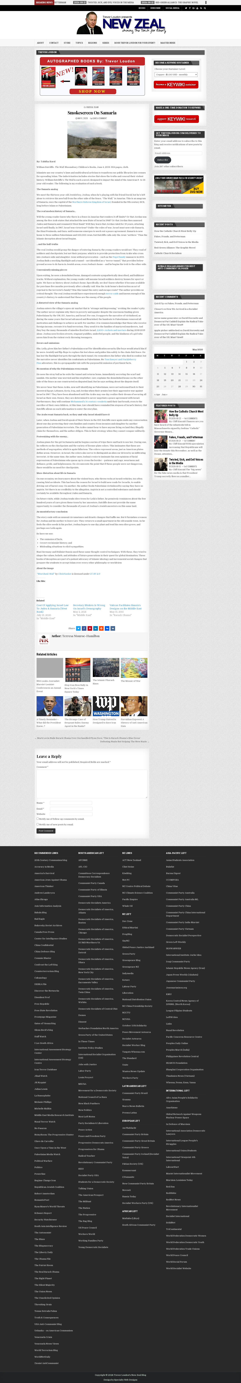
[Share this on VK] (112, 628)
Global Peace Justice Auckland (138, 947)
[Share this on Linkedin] (95, 628)
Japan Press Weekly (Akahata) (182, 974)
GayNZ (126, 941)
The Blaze (39, 1239)
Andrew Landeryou (44, 893)
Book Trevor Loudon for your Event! (134, 43)
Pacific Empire (130, 899)
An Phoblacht (129, 1128)
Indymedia (127, 973)
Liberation (127, 993)
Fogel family (119, 257)
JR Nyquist (40, 1082)
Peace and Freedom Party (92, 1136)
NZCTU (126, 1012)
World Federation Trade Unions (183, 1249)
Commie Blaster (42, 958)
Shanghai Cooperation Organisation (184, 1069)
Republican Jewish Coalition (49, 1187)
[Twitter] (186, 8)
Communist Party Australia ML (182, 899)
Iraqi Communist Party (178, 961)
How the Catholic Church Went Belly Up (175, 231)
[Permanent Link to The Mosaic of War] (134, 668)
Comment (42, 767)
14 (179, 374)
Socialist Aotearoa (131, 1038)
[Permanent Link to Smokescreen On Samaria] (92, 139)
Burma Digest (173, 873)
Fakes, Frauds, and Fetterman (169, 236)
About (40, 43)
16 (194, 374)
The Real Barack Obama (46, 1272)
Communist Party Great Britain (138, 1141)
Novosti (126, 1190)
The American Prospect (90, 1195)
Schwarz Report (43, 1213)
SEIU (81, 1169)
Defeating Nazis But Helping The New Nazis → (124, 741)
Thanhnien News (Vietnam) (180, 1076)
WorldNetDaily (42, 1357)
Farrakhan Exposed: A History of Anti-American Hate (134, 723)
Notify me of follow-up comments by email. (61, 819)
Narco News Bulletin (133, 1106)
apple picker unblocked (166, 330)
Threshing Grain (43, 1304)
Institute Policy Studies (90, 1048)
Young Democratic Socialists (93, 1247)
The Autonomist (42, 1232)
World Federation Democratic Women (186, 1236)
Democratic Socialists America (94, 903)
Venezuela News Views (46, 1343)
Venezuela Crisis (43, 1337)
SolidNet (170, 1222)
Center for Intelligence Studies (50, 938)
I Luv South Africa (43, 1043)
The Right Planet (43, 1278)
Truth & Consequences (46, 1317)
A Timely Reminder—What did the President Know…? (49, 723)
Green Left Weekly (176, 942)
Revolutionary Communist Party (95, 1162)
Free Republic (41, 1004)
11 (158, 374)
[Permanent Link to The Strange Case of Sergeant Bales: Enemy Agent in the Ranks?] (78, 706)
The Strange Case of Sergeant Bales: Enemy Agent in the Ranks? (77, 723)
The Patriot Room (43, 1265)
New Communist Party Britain (138, 1183)
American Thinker (44, 886)
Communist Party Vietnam (180, 929)
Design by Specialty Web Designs (120, 1380)
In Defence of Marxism (178, 1124)
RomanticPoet (41, 1200)
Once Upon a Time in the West (50, 1148)
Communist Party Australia (180, 893)
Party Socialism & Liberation (93, 1123)
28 (179, 386)
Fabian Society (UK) (132, 1164)
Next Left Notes (86, 1116)
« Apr (157, 394)
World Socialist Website (178, 1268)
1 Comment (190, 440)
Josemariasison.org (176, 987)
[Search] (204, 8)
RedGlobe (171, 1193)
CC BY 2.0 (95, 574)
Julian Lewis (41, 1089)
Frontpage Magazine (45, 1017)
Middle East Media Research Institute (54, 1115)
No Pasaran (40, 1128)
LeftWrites (172, 1017)
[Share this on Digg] (107, 628)
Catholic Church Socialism (167, 253)
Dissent (82, 1022)
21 (179, 380)
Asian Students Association (180, 860)
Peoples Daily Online (177, 1043)
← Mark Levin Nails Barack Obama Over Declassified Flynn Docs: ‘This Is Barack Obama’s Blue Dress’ (88, 738)
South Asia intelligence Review (50, 1226)
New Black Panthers (89, 1103)
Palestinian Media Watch (47, 1154)
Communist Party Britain (135, 1134)
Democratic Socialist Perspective (183, 935)
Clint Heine (128, 867)
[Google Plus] (193, 8)
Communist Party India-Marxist (182, 922)
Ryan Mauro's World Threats (49, 1206)
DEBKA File (40, 984)
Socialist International (177, 1216)
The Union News (43, 1291)
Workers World (86, 1234)
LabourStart (172, 1167)
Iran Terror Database (45, 1069)
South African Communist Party (138, 1225)
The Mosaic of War (131, 681)
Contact (54, 43)
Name (40, 803)
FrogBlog (127, 934)
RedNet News (173, 1199)
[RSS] (201, 8)
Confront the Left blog (46, 964)
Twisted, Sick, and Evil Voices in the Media (176, 242)
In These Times (86, 1041)
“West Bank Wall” (46, 574)
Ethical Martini (130, 927)
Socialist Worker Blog (133, 1045)
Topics (79, 43)
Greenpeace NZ (130, 967)
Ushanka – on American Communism (53, 1330)
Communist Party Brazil (135, 1093)
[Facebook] (189, 8)
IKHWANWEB (173, 948)
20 (172, 380)
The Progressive (87, 1214)
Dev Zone (127, 921)
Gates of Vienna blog (45, 1023)
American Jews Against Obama (50, 880)
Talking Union (85, 1188)
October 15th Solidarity (134, 1025)
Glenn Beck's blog (43, 1030)
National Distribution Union (136, 999)
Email (40, 809)
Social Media (172, 8)
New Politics (85, 1110)
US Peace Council (87, 1227)
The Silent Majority (44, 1285)
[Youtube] (197, 8)
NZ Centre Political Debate (136, 886)
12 (165, 374)
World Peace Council (177, 1255)
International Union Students (181, 1150)
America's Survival (44, 873)
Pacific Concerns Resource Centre (184, 1037)
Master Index (168, 43)
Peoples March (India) (178, 1050)
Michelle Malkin (42, 1108)
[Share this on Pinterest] (90, 628)
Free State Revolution (45, 1010)
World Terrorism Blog (46, 1350)
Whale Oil (127, 906)
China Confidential (43, 945)
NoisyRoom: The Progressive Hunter (54, 1134)
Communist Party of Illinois (92, 889)
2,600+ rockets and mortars (111, 330)
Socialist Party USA (88, 1175)
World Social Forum (176, 1262)
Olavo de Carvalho (44, 1141)
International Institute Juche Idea (183, 955)
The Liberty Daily (43, 1252)
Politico (38, 1167)
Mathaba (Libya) (130, 1218)
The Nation (84, 1208)
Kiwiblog (127, 873)
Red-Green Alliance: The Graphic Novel (174, 247)
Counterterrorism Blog (46, 971)
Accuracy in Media (44, 867)
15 (186, 374)
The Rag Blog (85, 1221)
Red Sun (170, 1186)
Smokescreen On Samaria (92, 113)
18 (158, 380)
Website (41, 814)
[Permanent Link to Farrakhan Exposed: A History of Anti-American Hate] (134, 706)
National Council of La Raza (92, 1097)
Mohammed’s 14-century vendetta (89, 401)
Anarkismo (172, 1107)
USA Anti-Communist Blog (48, 1324)
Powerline (39, 1174)
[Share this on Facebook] (84, 628)
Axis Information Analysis (47, 906)
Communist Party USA (90, 896)
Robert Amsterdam (44, 1193)
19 (165, 380)
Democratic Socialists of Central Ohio (98, 1009)
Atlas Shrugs (41, 899)
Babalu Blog (40, 912)
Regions (92, 43)
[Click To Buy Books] (92, 95)
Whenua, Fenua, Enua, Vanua (181, 1082)
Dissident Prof (42, 997)
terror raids (112, 293)
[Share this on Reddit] (101, 628)
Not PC (126, 880)
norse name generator (166, 318)
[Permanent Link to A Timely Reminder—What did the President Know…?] (50, 706)
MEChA (82, 1084)
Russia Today (129, 1196)
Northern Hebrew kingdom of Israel (91, 202)
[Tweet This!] (78, 628)
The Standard (129, 1058)
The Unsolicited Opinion (47, 1298)
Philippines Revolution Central (182, 1056)
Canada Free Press (44, 932)
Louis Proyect (85, 1077)
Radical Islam (93, 107)
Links (169, 1024)
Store (67, 43)
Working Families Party (90, 1240)
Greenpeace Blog (131, 960)
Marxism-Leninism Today (179, 1180)
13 (172, 374)
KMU (169, 994)
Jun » (164, 394)
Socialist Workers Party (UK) (137, 1203)
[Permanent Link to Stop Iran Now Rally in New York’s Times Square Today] (78, 670)
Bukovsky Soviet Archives (48, 925)
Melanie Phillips (42, 1102)
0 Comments (192, 418)
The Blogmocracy (43, 1246)
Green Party (128, 954)
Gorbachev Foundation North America (98, 1028)
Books (142, 8)
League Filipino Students (179, 1010)
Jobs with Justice (87, 1064)
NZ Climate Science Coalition (137, 893)
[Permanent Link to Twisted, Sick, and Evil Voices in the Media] (160, 464)
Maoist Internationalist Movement (184, 1173)
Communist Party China (178, 906)
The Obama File (42, 1259)
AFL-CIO (82, 867)
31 (201, 386)
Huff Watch (40, 1036)
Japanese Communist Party (180, 981)
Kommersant (129, 1170)
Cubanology (40, 978)
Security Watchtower (45, 1219)
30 (193, 386)
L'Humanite (128, 1177)
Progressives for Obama (91, 1149)
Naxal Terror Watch (44, 1121)
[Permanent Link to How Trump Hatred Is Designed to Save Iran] (106, 706)
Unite (125, 1065)
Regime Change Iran (45, 1180)
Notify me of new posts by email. (56, 824)
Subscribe (155, 8)
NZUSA (126, 1019)
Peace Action (85, 1130)
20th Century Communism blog (50, 860)
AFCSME (83, 860)
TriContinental (173, 1229)
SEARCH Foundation (176, 1063)
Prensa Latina (129, 1112)
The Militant (84, 1201)
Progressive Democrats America (95, 1142)
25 (158, 386)
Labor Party (84, 1071)
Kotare (126, 980)
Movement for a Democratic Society (97, 1090)
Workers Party (130, 1078)
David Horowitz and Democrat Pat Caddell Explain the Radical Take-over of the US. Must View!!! (179, 321)
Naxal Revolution (175, 1030)
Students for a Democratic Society (96, 1182)
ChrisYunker (64, 574)
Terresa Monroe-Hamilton (81, 636)
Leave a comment (99, 118)
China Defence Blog (44, 951)
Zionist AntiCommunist (46, 1363)
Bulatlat (170, 867)
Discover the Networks (46, 991)
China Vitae (172, 886)
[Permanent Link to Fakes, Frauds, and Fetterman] (160, 442)
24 (201, 380)
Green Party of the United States (95, 1035)
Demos (82, 1015)
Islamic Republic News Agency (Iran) (185, 968)
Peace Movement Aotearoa (136, 1032)
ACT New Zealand (131, 860)
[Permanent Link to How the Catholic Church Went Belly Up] (160, 416)
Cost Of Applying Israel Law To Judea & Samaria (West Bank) (53, 608)
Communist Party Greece (135, 1147)
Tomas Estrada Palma (45, 1311)
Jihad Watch (40, 1076)
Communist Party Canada (91, 883)
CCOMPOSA (172, 880)
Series (105, 43)
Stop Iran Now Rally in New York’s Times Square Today (76, 688)
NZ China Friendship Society (137, 1006)
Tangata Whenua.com (133, 1052)
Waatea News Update (133, 1071)
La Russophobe (42, 1095)
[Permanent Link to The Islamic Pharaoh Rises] (106, 667)
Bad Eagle (39, 919)
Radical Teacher (86, 1156)
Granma (126, 1099)
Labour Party (129, 986)
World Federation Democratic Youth (185, 1242)
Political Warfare (43, 1161)
